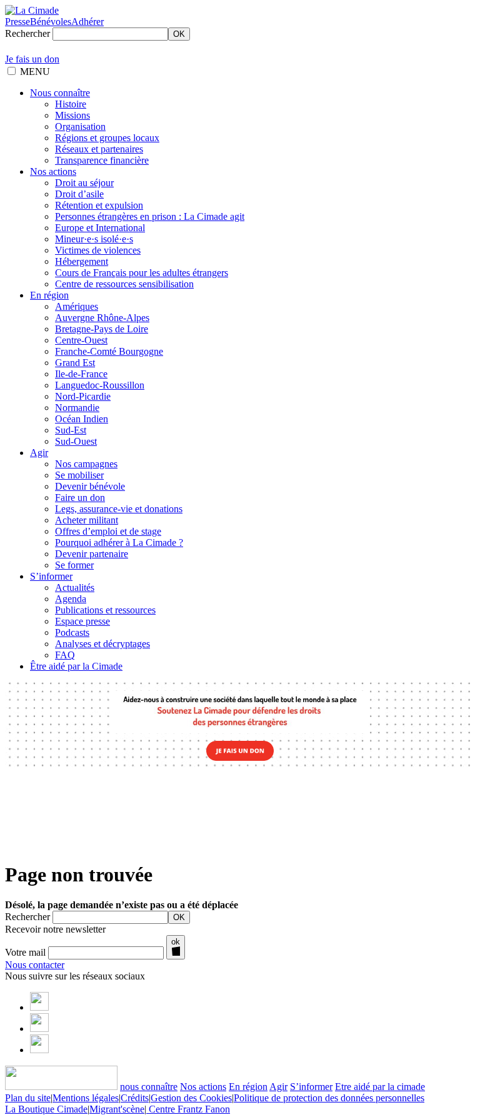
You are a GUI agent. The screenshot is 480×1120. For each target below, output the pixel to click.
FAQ (65, 655)
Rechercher (27, 33)
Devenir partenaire (91, 553)
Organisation (80, 126)
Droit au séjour (84, 182)
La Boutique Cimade (46, 1109)
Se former (74, 565)
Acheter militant (86, 520)
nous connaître (149, 1086)
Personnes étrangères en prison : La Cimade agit (149, 216)
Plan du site (28, 1098)
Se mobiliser (79, 475)
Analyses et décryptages (102, 643)
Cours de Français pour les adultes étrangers (141, 272)
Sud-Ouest (76, 441)
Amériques (76, 306)
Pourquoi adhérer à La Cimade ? (119, 542)
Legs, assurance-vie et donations (118, 508)
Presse (17, 21)
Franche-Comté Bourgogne (109, 351)
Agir (39, 452)
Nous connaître (60, 92)
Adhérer (87, 21)
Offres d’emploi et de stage (108, 531)
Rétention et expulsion (99, 205)
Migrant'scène (116, 1109)
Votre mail (25, 952)
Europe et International (100, 227)
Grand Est (75, 362)
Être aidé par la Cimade (76, 666)
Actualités (74, 587)
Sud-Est (70, 430)
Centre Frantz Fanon (188, 1109)
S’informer (51, 576)
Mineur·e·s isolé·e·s (94, 239)
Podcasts (72, 632)
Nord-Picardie (83, 396)
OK (179, 34)
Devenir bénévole (90, 486)
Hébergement (81, 261)
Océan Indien (81, 419)
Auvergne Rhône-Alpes (102, 317)
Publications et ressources (105, 610)
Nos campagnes (86, 463)
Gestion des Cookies (191, 1098)
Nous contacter (34, 964)
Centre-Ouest (81, 340)
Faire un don (80, 497)
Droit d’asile (79, 194)
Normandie (77, 407)
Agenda (70, 598)
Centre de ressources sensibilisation (124, 284)
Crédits (135, 1098)
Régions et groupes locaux (107, 137)
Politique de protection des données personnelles (329, 1098)
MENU (35, 71)
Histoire (70, 104)
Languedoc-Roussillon (99, 385)
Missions (72, 115)
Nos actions (53, 171)
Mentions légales (85, 1098)
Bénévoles (50, 21)
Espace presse (82, 621)
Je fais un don (32, 59)
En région (49, 295)
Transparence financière (102, 160)
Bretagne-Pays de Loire (101, 329)
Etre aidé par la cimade (380, 1086)
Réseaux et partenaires (99, 149)
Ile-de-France (81, 374)
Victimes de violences (98, 250)
